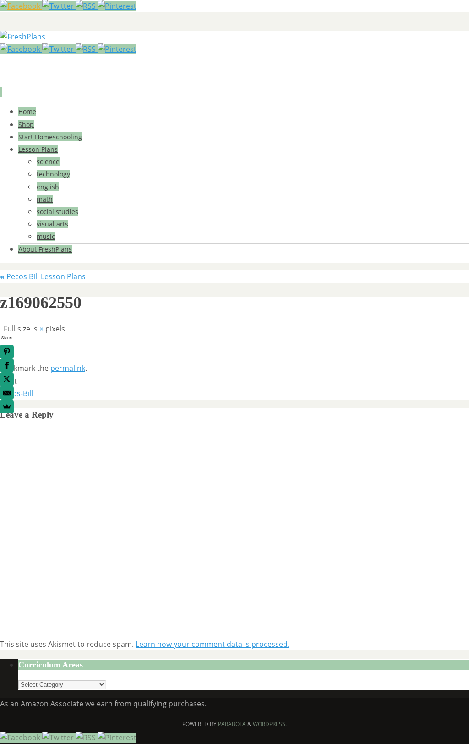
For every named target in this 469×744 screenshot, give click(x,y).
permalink (67, 368)
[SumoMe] (7, 406)
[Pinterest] (117, 6)
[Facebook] (21, 6)
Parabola (232, 724)
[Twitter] (59, 6)
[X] (7, 379)
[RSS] (87, 6)
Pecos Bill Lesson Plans (43, 276)
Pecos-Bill (16, 393)
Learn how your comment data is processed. (212, 644)
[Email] (7, 393)
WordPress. (270, 724)
